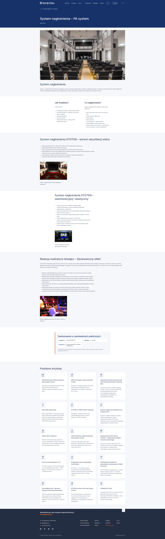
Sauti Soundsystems (85, 525)
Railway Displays (84, 520)
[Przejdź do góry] (123, 510)
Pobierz (102, 3)
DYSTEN (47, 3)
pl (122, 3)
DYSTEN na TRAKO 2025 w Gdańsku (82, 410)
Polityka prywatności (120, 535)
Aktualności (88, 3)
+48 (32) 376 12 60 (46, 525)
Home (41, 8)
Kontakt (96, 525)
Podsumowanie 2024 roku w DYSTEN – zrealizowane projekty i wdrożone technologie (110, 438)
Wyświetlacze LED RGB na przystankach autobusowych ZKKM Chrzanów (111, 464)
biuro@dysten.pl (46, 514)
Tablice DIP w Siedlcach (49, 436)
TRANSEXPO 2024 (106, 488)
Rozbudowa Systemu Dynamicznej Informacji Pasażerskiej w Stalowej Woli (111, 382)
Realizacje (95, 3)
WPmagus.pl (59, 535)
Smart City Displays (84, 522)
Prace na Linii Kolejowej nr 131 (51, 462)
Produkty (73, 3)
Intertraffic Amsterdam (49, 410)
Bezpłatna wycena (110, 525)
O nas (79, 3)
